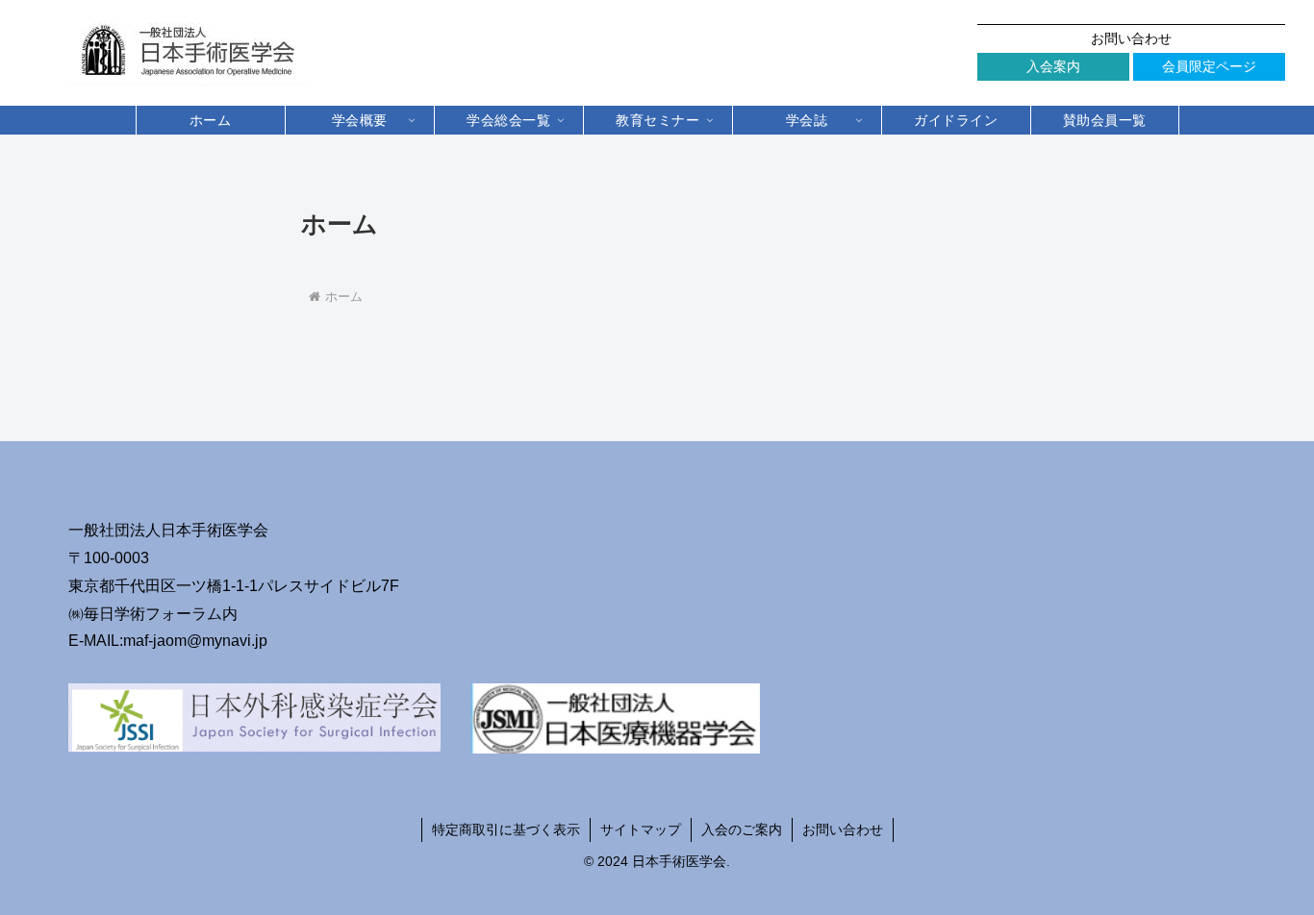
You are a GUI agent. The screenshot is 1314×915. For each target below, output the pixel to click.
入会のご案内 (741, 829)
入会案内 (1053, 66)
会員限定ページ (1209, 66)
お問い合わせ (1131, 38)
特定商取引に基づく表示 (506, 829)
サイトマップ (640, 829)
